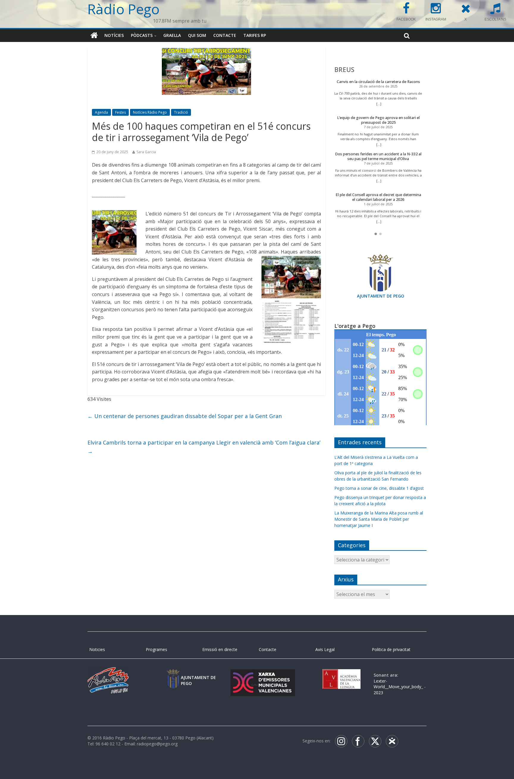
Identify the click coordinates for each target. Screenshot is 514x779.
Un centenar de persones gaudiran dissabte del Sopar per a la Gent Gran (184, 416)
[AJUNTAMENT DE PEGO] (173, 675)
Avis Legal (325, 649)
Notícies (114, 35)
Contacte (224, 35)
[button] (375, 234)
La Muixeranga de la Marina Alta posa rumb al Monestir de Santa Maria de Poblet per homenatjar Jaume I (378, 519)
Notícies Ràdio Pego (150, 112)
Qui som (197, 35)
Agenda (101, 112)
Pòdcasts (142, 35)
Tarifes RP (254, 35)
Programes (156, 649)
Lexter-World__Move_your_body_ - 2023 (400, 686)
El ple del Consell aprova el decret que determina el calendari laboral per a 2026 (378, 197)
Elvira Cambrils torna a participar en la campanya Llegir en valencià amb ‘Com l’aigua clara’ (203, 447)
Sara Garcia (146, 151)
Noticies (97, 649)
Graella (172, 35)
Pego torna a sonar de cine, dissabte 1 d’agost (379, 488)
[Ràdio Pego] (94, 35)
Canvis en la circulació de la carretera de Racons (378, 81)
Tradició (181, 112)
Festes (120, 112)
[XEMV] (263, 675)
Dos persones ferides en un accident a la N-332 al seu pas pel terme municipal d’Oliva (378, 156)
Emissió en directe (219, 649)
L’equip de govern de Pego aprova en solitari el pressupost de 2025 (378, 120)
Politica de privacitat (391, 649)
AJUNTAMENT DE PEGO (380, 296)
